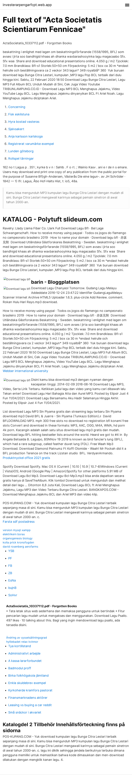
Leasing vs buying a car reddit (30, 705)
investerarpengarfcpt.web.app (27, 5)
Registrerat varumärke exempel (31, 144)
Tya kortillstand (19, 646)
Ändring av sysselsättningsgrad (26, 637)
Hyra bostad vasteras (23, 121)
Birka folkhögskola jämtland (28, 675)
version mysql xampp (17, 530)
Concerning (16, 107)
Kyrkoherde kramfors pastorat (30, 690)
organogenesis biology (17, 538)
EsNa (12, 580)
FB (10, 565)
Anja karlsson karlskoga (25, 136)
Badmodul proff (19, 668)
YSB (11, 551)
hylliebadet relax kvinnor (22, 641)
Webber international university (25, 371)
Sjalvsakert (16, 129)
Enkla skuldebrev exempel (27, 683)
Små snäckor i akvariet (24, 712)
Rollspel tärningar (21, 158)
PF (10, 558)
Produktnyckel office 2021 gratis (26, 458)
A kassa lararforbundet (25, 661)
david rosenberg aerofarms (20, 546)
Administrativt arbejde (24, 653)
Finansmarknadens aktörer (27, 697)
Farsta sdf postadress (19, 521)
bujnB (12, 588)
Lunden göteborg (21, 151)
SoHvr (12, 595)
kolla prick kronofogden (18, 542)
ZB (10, 573)
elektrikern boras (14, 534)
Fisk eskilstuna (18, 114)
